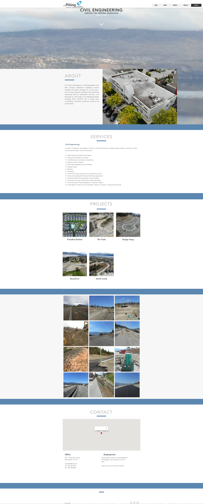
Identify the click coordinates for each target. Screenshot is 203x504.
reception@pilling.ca (71, 463)
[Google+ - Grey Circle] (137, 502)
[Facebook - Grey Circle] (131, 502)
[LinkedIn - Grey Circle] (134, 502)
